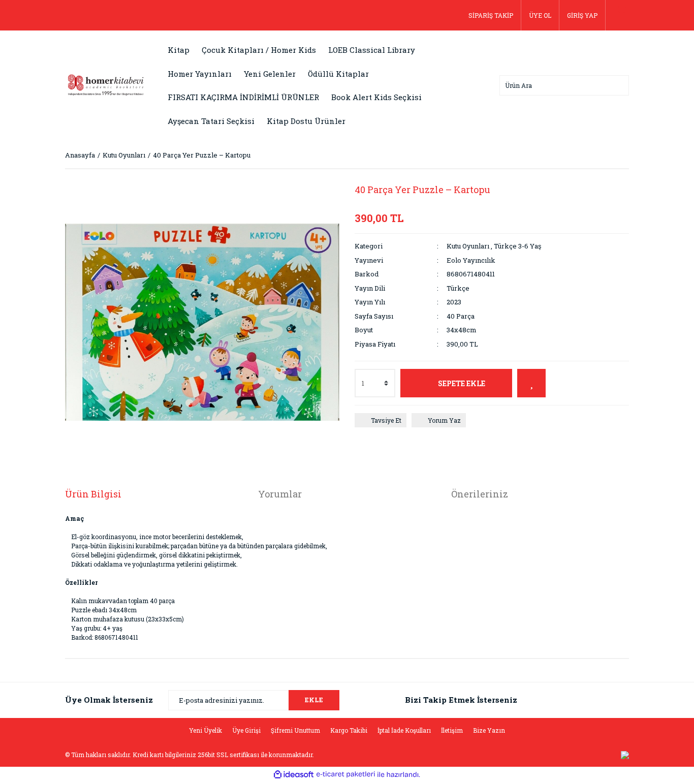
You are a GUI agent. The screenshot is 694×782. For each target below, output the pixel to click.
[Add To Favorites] (531, 383)
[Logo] (105, 84)
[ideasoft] (293, 774)
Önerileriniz (479, 494)
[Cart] (617, 15)
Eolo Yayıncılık (471, 260)
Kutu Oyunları (468, 246)
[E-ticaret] (345, 774)
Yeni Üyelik (205, 730)
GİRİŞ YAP (582, 15)
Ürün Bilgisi (93, 494)
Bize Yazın (489, 730)
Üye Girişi (246, 730)
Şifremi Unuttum (295, 730)
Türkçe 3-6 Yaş (517, 246)
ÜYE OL (540, 15)
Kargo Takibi (348, 730)
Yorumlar (280, 494)
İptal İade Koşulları (404, 730)
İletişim (452, 730)
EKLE (314, 699)
